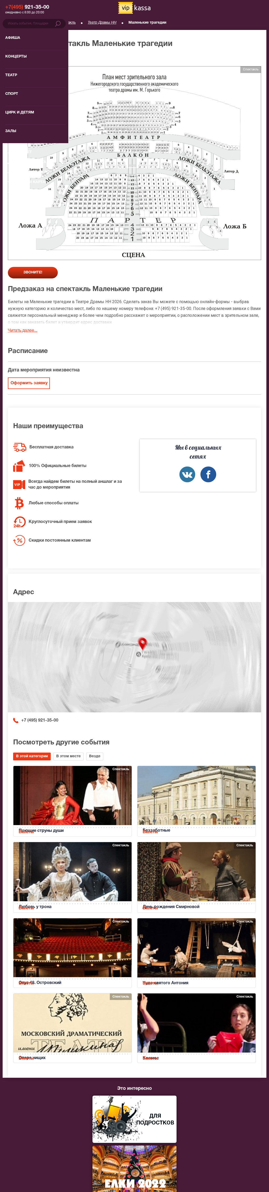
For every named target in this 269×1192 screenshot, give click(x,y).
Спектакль (67, 22)
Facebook (208, 474)
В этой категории (32, 756)
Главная (15, 22)
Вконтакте (187, 474)
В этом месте (68, 756)
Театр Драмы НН (102, 22)
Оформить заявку (29, 383)
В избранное (25, 57)
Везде (94, 756)
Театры (40, 22)
